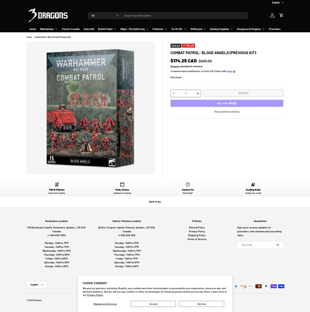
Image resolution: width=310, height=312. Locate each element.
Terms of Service (197, 239)
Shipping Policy (197, 235)
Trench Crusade (71, 28)
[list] (91, 108)
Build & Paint (105, 28)
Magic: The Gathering (132, 28)
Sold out (243, 93)
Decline (201, 303)
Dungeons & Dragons (249, 28)
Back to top (155, 201)
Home (33, 28)
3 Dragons (37, 300)
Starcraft (89, 28)
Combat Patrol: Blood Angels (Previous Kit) (53, 37)
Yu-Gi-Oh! (177, 28)
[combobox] (168, 15)
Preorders (274, 28)
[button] (281, 15)
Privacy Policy (95, 294)
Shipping (175, 66)
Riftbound (196, 28)
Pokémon (158, 28)
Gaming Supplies (219, 28)
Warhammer (47, 28)
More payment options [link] (227, 111)
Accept (153, 303)
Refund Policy (197, 227)
